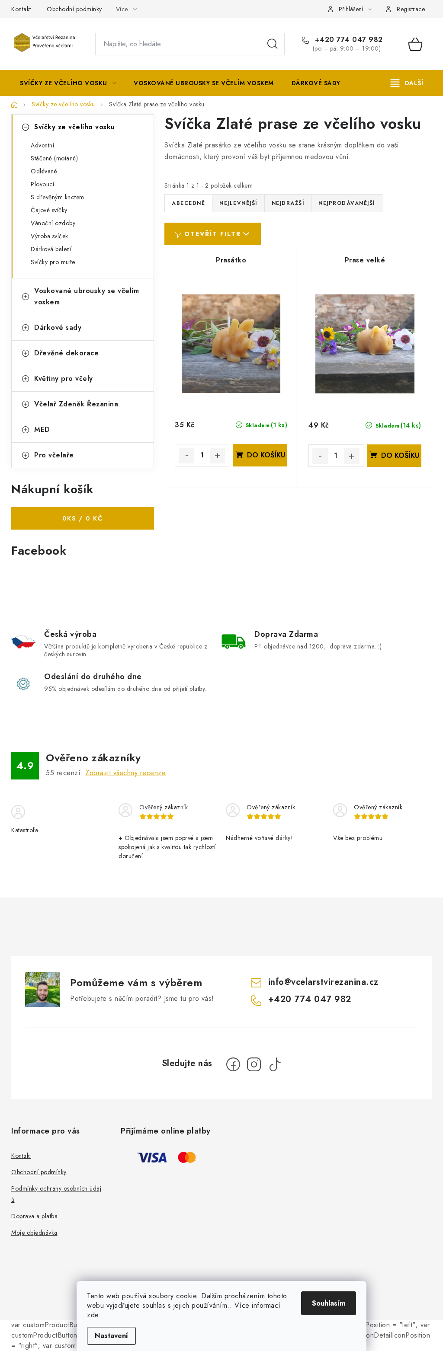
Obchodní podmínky (74, 9)
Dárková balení (51, 249)
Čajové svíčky (49, 210)
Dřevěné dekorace (66, 353)
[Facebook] (233, 1064)
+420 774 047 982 (347, 39)
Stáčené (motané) (54, 158)
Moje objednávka (34, 1232)
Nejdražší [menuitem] (288, 203)
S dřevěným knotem (57, 197)
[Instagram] (254, 1064)
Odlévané (44, 171)
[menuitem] (68, 83)
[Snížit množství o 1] (186, 455)
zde (93, 1315)
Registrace (411, 9)
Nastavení (111, 1336)
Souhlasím (328, 1303)
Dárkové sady (57, 327)
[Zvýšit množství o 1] (217, 455)
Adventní (42, 145)
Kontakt (21, 9)
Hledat (272, 44)
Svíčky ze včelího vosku (74, 127)
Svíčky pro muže (53, 262)
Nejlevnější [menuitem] (238, 203)
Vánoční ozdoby (53, 223)
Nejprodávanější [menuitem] (346, 203)
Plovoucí (42, 184)
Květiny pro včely (63, 378)
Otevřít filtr (212, 234)
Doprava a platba (34, 1216)
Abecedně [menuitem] (188, 203)
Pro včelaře (54, 455)
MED (42, 429)
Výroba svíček (49, 236)
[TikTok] (275, 1064)
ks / (82, 518)
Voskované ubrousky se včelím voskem (86, 296)
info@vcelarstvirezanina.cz (323, 982)
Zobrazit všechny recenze (125, 773)
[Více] (407, 83)
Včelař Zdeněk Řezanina (76, 404)
